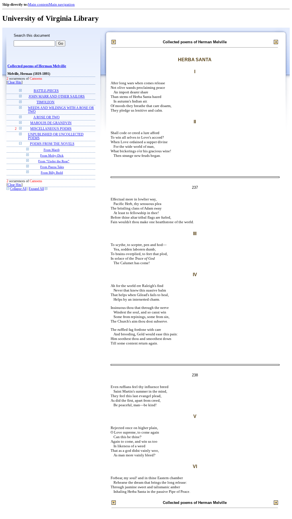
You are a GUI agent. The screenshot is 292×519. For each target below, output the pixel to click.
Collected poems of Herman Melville (36, 66)
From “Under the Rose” (53, 161)
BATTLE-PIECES (46, 91)
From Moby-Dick (52, 155)
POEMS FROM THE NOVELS (52, 144)
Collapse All (18, 189)
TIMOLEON (45, 102)
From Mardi (52, 149)
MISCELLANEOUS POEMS (51, 129)
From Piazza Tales (52, 167)
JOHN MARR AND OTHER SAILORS (57, 97)
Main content (38, 4)
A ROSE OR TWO (46, 117)
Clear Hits (14, 82)
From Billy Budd (52, 172)
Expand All (36, 189)
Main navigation (62, 4)
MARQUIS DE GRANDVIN (51, 123)
